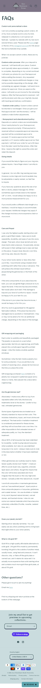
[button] (4, 6)
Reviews (30, 684)
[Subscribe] (34, 626)
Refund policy (12, 675)
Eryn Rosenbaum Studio (19, 672)
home (32, 43)
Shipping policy (14, 679)
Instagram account (21, 46)
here (22, 374)
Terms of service (34, 675)
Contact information (27, 679)
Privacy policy (23, 675)
